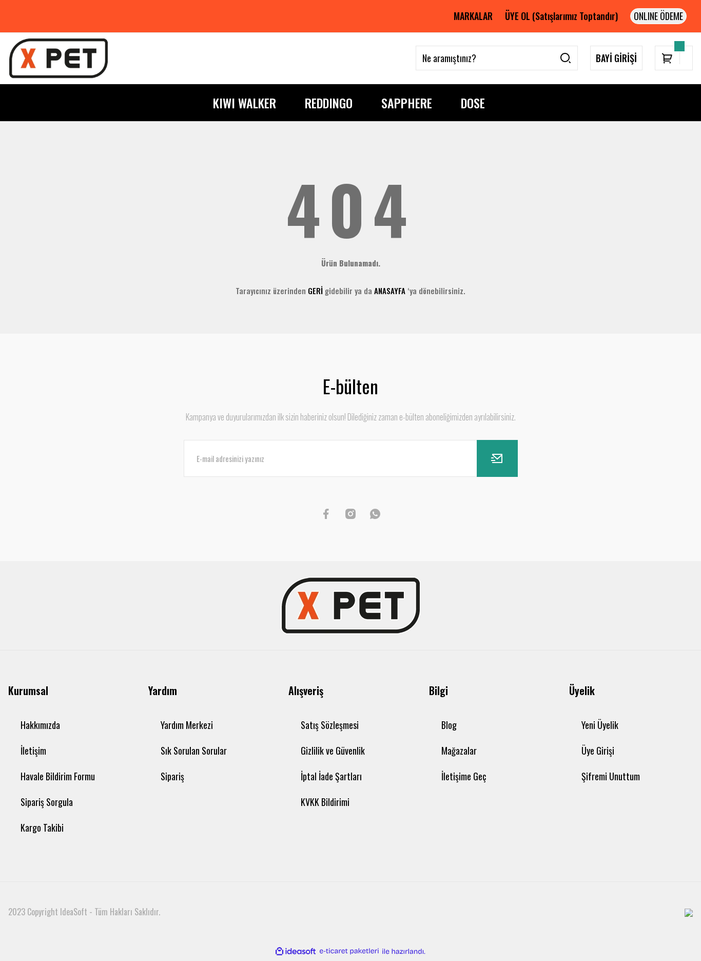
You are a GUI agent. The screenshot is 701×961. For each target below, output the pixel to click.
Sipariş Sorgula (47, 802)
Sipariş (172, 776)
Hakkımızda (40, 725)
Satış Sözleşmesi (330, 725)
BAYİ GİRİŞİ (616, 58)
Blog (449, 725)
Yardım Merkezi (187, 725)
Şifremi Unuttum (610, 776)
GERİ (315, 290)
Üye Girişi (597, 750)
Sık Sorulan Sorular (194, 750)
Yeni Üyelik (599, 725)
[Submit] (497, 458)
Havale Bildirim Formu (58, 776)
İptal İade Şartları (331, 776)
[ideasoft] (295, 951)
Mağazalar (459, 750)
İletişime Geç (463, 776)
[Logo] (58, 58)
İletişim (33, 750)
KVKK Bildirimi (325, 802)
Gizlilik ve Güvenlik (333, 750)
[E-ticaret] (349, 951)
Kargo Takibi (42, 827)
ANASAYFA (389, 290)
